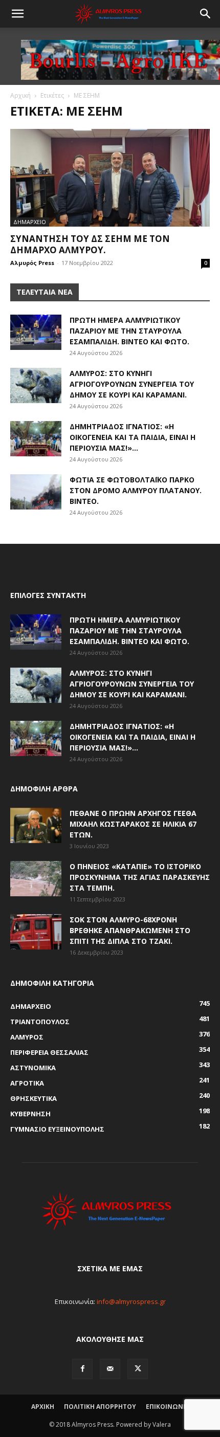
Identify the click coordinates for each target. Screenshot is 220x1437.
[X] (137, 1369)
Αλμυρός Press (32, 263)
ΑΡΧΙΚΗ (42, 1406)
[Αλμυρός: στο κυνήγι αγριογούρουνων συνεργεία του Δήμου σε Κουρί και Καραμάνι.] (35, 385)
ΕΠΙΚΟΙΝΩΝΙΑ (167, 1406)
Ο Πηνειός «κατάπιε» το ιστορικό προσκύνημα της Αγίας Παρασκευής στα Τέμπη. (140, 877)
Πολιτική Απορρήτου (100, 1406)
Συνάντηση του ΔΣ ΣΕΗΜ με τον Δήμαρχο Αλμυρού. (90, 244)
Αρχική (20, 95)
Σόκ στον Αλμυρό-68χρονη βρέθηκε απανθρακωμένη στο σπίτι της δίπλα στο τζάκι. (130, 930)
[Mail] (110, 1369)
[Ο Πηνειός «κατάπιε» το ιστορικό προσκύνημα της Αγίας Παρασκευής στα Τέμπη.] (35, 878)
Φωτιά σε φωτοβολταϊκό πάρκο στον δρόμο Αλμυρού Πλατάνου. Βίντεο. (136, 490)
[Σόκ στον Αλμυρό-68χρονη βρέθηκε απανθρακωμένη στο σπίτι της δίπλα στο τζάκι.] (35, 931)
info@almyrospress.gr (131, 1301)
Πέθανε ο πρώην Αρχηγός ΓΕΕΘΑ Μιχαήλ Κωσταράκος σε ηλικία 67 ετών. (133, 823)
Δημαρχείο (29, 222)
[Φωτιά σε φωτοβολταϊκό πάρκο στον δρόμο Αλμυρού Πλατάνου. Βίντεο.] (35, 492)
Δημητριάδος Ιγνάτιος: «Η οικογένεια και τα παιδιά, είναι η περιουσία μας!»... (132, 437)
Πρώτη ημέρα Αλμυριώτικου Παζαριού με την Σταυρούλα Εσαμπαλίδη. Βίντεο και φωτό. (129, 330)
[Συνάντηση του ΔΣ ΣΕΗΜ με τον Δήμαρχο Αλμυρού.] (110, 178)
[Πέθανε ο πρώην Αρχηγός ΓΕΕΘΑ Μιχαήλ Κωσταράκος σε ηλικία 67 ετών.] (35, 825)
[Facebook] (82, 1369)
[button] (17, 14)
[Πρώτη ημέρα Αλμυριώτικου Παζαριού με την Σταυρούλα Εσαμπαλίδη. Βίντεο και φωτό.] (35, 332)
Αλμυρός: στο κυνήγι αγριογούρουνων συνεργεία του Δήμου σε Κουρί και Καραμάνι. (132, 384)
